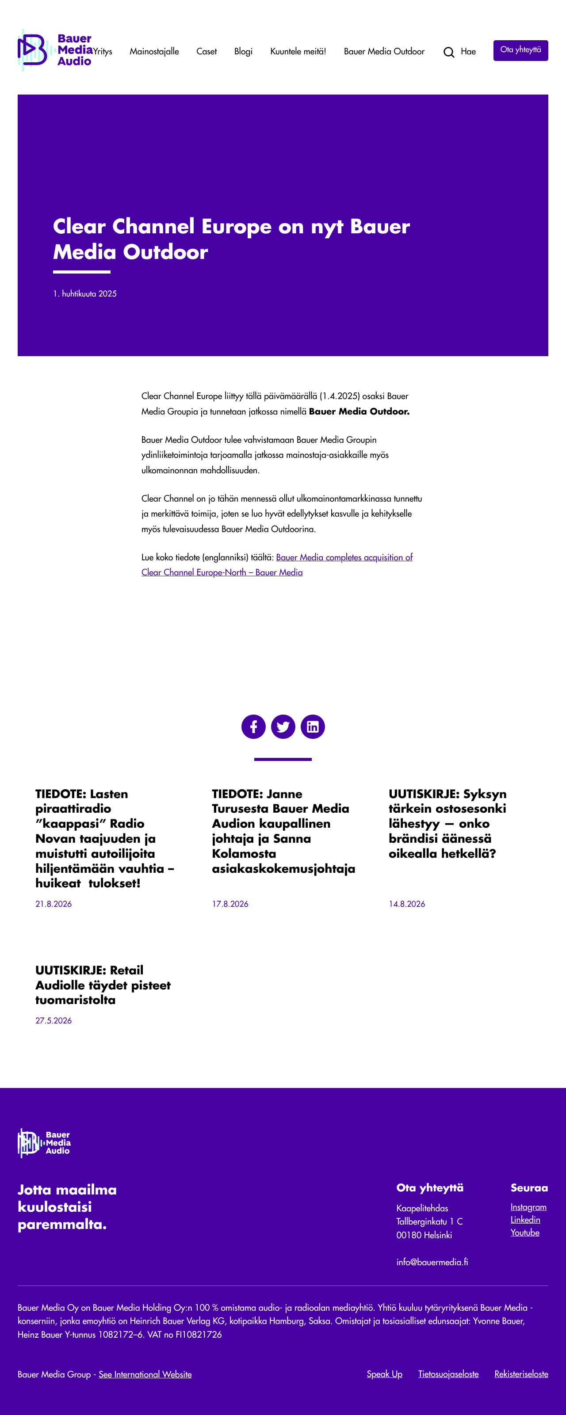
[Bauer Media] (55, 70)
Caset (207, 52)
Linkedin (525, 1220)
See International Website (145, 1375)
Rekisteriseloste (521, 1374)
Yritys (102, 52)
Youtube (525, 1233)
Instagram (529, 1207)
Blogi (243, 52)
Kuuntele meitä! (298, 52)
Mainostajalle (154, 52)
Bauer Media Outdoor (384, 52)
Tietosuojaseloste (448, 1374)
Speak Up (385, 1374)
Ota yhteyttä (521, 50)
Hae (468, 52)
